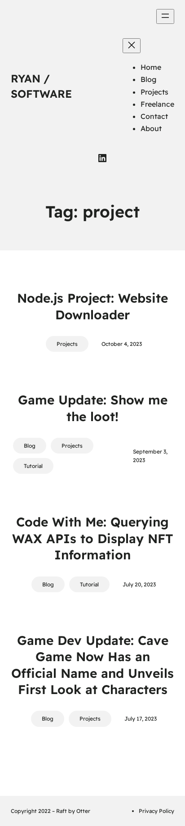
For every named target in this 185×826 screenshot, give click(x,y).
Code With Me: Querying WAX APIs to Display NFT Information (92, 538)
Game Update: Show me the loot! (92, 408)
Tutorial (33, 466)
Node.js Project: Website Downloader (92, 306)
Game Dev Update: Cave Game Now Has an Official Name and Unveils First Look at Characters (92, 664)
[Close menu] (132, 45)
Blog (29, 445)
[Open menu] (165, 16)
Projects (67, 343)
